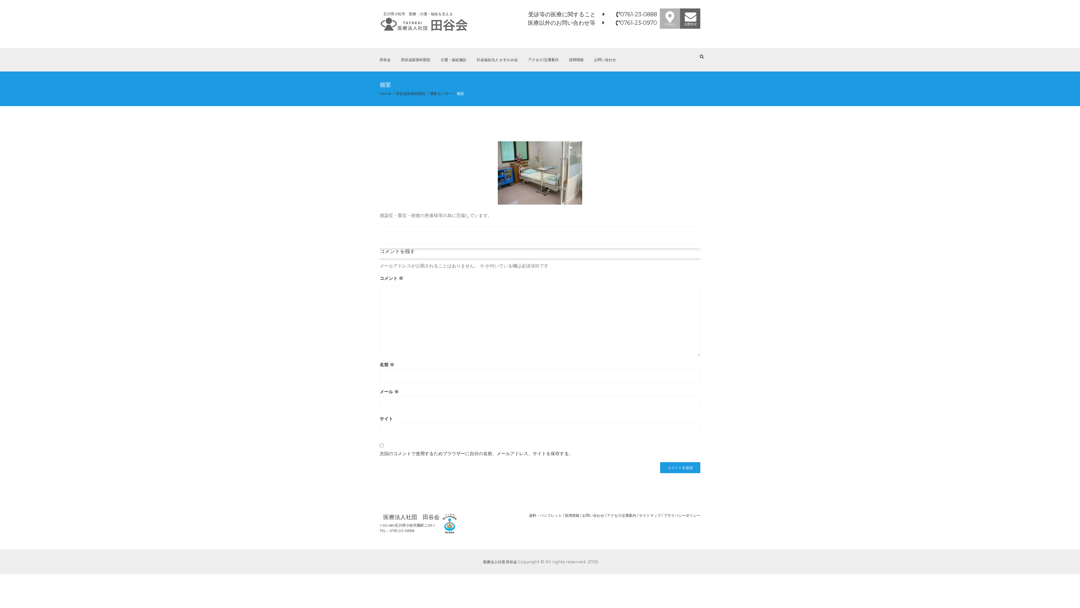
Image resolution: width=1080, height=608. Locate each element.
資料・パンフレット (545, 515)
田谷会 (385, 59)
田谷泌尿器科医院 (415, 59)
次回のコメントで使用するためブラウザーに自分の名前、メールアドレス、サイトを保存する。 (476, 453)
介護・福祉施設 (453, 59)
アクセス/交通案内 (543, 59)
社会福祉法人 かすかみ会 (497, 59)
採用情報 (576, 59)
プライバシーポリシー (682, 515)
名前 (387, 364)
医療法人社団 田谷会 (500, 562)
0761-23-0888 (638, 14)
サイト (386, 418)
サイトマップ (650, 515)
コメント (391, 278)
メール (389, 391)
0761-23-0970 (638, 22)
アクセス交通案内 (621, 515)
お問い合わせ (605, 59)
